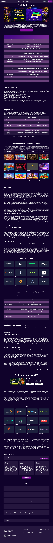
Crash (32, 151)
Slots (43, 151)
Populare (8, 151)
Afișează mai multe (26, 477)
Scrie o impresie (44, 458)
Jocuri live (20, 151)
